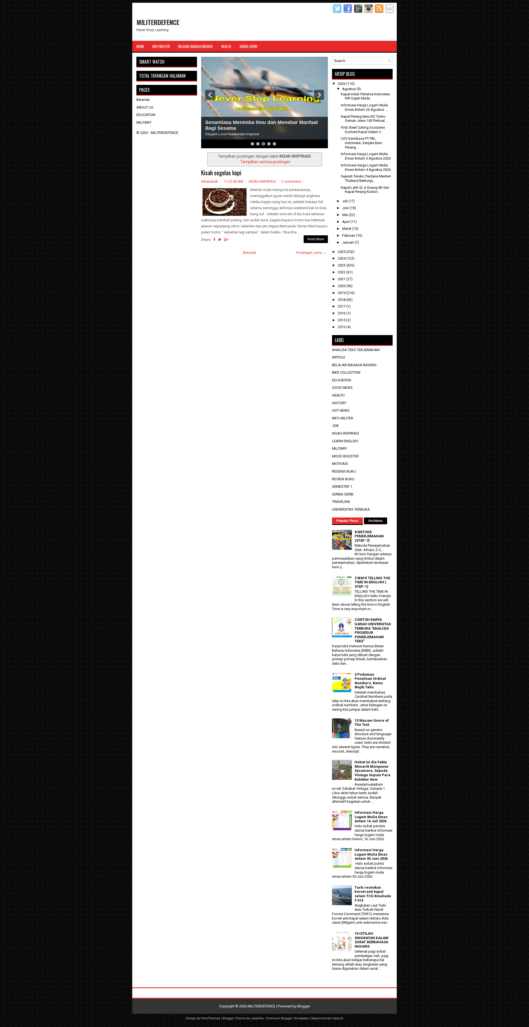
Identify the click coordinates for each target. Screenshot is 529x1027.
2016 (342, 313)
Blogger (303, 1006)
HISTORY (339, 403)
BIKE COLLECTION (346, 372)
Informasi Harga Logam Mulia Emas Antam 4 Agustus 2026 (366, 167)
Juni (346, 208)
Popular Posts (347, 521)
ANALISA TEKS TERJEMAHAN (356, 350)
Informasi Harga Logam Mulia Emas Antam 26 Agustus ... (364, 107)
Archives (375, 521)
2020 (342, 286)
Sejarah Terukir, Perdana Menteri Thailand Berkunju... (366, 178)
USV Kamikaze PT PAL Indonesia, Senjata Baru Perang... (361, 142)
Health (226, 46)
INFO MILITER (342, 418)
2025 (342, 252)
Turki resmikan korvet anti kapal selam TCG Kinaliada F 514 (373, 893)
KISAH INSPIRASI (262, 181)
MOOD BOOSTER (345, 456)
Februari (349, 235)
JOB (335, 426)
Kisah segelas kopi (221, 172)
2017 (342, 306)
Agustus (349, 89)
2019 (342, 293)
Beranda (249, 252)
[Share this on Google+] (226, 240)
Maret (347, 229)
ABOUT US (144, 107)
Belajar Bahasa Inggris (195, 46)
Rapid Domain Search (327, 1018)
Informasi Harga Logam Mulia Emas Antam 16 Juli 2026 (371, 816)
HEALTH (338, 395)
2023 (342, 265)
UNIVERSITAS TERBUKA (351, 509)
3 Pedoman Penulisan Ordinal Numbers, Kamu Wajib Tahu (370, 680)
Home (140, 46)
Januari (348, 242)
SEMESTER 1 (342, 486)
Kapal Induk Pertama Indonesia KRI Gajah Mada (365, 96)
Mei (345, 215)
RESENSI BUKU (344, 471)
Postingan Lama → (311, 252)
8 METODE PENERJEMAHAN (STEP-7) (369, 536)
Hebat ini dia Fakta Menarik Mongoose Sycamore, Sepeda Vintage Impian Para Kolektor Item (372, 770)
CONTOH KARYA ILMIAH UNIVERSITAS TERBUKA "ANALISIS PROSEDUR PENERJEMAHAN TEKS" (373, 630)
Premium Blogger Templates (287, 1018)
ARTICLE (338, 357)
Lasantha (257, 1018)
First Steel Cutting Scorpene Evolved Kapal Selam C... (363, 129)
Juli (345, 201)
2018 (342, 300)
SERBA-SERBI (342, 494)
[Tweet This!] (220, 240)
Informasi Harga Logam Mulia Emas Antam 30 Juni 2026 (371, 854)
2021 (342, 279)
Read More (315, 239)
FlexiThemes (210, 1018)
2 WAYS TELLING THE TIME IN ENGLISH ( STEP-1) (372, 582)
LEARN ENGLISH (345, 441)
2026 (342, 84)
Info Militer (161, 46)
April (346, 222)
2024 (342, 258)
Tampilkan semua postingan (265, 162)
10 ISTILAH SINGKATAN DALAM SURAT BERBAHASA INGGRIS (371, 939)
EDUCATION (145, 115)
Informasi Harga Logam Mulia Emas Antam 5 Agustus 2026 (366, 156)
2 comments (291, 181)
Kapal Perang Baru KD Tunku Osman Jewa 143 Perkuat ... (364, 118)
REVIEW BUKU (343, 479)
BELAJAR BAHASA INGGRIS (354, 365)
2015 (342, 320)
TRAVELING (341, 502)
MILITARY (143, 122)
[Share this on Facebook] (214, 240)
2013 (342, 327)
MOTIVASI (340, 464)
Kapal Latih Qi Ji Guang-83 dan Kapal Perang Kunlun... (365, 189)
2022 (342, 272)
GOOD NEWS (342, 388)
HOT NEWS (341, 410)
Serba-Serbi (248, 46)
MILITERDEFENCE (157, 22)
